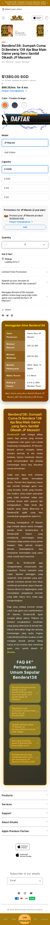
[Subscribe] (40, 880)
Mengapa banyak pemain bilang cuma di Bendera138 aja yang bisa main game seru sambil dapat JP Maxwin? (24, 693)
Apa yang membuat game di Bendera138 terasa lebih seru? (22, 743)
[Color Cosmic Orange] (5, 105)
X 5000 (8, 169)
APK (35, 919)
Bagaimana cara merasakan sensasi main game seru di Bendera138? (24, 712)
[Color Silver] (24, 105)
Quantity (6, 237)
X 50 (6, 188)
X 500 (7, 179)
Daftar (14, 919)
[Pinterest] (13, 316)
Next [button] (47, 3)
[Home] (17, 18)
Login (5, 919)
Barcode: (18, 62)
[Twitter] (8, 316)
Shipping (15, 80)
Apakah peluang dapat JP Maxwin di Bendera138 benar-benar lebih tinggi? (24, 728)
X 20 (6, 197)
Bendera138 (13, 434)
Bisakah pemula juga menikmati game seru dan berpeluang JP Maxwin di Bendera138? (23, 758)
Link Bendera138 (24, 919)
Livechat (44, 919)
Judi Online (9, 152)
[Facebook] (4, 316)
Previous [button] (2, 3)
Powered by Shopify (34, 910)
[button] (3, 18)
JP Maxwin (9, 142)
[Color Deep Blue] (15, 105)
